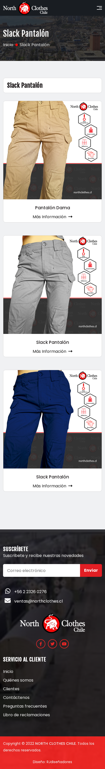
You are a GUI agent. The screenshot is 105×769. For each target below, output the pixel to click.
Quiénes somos (18, 680)
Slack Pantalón (52, 342)
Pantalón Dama (52, 208)
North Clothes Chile (55, 743)
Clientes (11, 689)
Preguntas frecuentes (25, 706)
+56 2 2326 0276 (30, 592)
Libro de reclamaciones (26, 715)
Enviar (91, 570)
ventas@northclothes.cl (38, 601)
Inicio (8, 671)
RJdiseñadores (59, 761)
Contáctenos (16, 697)
